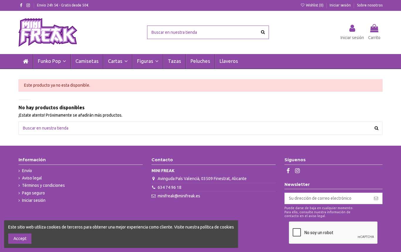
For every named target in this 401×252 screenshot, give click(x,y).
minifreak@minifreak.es (179, 196)
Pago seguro (33, 193)
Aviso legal (32, 178)
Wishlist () (314, 5)
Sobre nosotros (370, 5)
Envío (27, 170)
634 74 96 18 (169, 187)
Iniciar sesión (341, 5)
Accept (20, 238)
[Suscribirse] (376, 198)
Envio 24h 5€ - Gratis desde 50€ (62, 5)
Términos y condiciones (43, 185)
